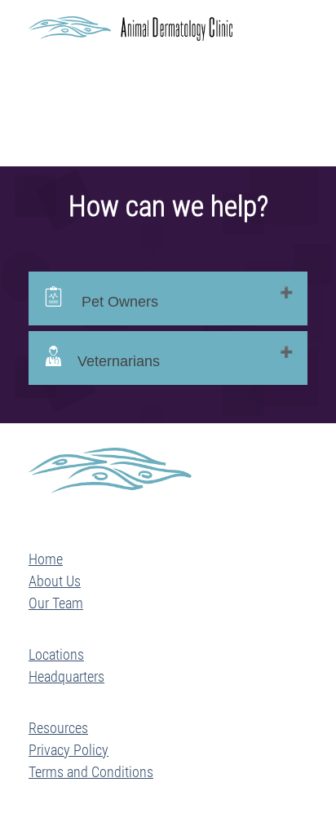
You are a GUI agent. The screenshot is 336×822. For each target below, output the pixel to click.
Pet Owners (117, 302)
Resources (58, 727)
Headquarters (66, 676)
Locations (56, 654)
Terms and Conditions (91, 771)
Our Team (56, 603)
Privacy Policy (68, 749)
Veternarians (118, 361)
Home (46, 559)
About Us (55, 581)
